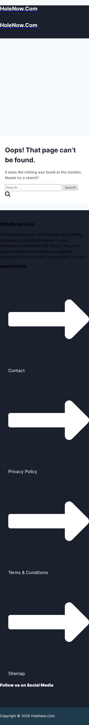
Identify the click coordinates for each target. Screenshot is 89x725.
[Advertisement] (44, 84)
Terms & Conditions (28, 572)
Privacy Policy (22, 471)
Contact (16, 370)
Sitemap (16, 673)
